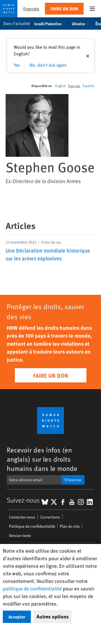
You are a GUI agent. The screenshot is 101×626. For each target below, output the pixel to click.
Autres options (52, 616)
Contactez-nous (22, 517)
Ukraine (78, 23)
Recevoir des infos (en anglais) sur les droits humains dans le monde (42, 459)
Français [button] (31, 8)
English (60, 85)
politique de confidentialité (32, 588)
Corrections (50, 517)
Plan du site (70, 526)
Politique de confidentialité (32, 526)
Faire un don (64, 8)
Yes (17, 65)
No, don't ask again (48, 65)
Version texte (20, 535)
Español (88, 85)
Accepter (16, 616)
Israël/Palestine (47, 23)
